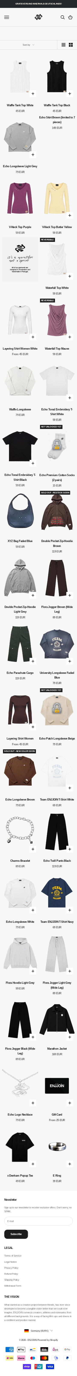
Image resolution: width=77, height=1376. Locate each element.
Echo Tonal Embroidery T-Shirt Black (20, 477)
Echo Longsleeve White (20, 921)
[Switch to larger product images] (63, 44)
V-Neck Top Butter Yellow (57, 227)
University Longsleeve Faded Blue (57, 675)
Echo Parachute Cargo (20, 672)
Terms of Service (12, 1255)
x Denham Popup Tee (20, 1175)
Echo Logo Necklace (20, 1114)
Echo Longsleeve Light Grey (20, 166)
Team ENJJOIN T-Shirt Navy (57, 921)
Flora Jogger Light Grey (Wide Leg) (57, 985)
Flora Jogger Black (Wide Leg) (20, 1051)
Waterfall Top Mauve (57, 348)
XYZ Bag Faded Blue (20, 541)
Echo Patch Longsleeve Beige (57, 738)
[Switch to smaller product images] (71, 44)
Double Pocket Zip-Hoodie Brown (57, 543)
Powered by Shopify (47, 1340)
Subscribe (16, 1234)
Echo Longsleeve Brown (20, 799)
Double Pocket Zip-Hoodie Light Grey (20, 609)
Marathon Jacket (57, 1048)
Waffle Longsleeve (20, 409)
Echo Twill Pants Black (57, 860)
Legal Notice (10, 1262)
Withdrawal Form (12, 1285)
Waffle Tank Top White (20, 105)
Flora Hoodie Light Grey (20, 982)
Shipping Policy (11, 1280)
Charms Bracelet (20, 860)
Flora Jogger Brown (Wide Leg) (57, 609)
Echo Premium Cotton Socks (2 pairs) (56, 477)
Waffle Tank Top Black (57, 105)
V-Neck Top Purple (20, 227)
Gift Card (57, 1114)
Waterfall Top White (57, 287)
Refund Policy (11, 1274)
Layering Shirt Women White (20, 348)
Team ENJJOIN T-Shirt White (57, 799)
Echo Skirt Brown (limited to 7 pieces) (57, 120)
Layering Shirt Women (20, 738)
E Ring (57, 1175)
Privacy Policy (11, 1268)
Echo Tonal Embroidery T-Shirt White (57, 412)
